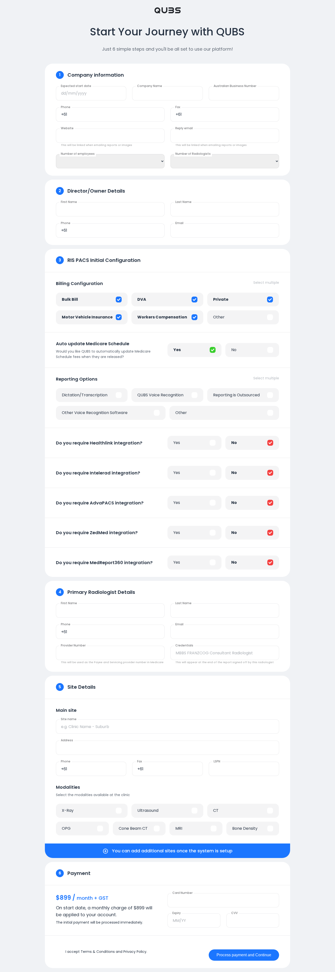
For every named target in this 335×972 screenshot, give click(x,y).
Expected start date (76, 86)
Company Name (149, 86)
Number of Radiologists (193, 154)
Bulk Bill (70, 299)
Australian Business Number (235, 86)
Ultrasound (147, 810)
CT (216, 810)
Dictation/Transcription (84, 395)
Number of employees (78, 154)
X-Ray (68, 810)
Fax (177, 107)
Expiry (176, 913)
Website (67, 128)
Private (220, 299)
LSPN (217, 761)
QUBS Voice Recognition (160, 395)
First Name (69, 202)
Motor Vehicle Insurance (87, 317)
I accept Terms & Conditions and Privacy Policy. (106, 951)
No (233, 350)
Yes (177, 350)
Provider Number (73, 645)
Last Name (183, 202)
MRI (178, 828)
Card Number (182, 893)
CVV (234, 913)
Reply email (184, 128)
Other (219, 317)
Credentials (184, 645)
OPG (66, 828)
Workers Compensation (162, 317)
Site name (69, 719)
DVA (141, 299)
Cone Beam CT (133, 828)
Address (67, 740)
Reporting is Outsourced (236, 395)
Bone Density (245, 828)
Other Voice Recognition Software (95, 412)
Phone (65, 107)
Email (179, 223)
